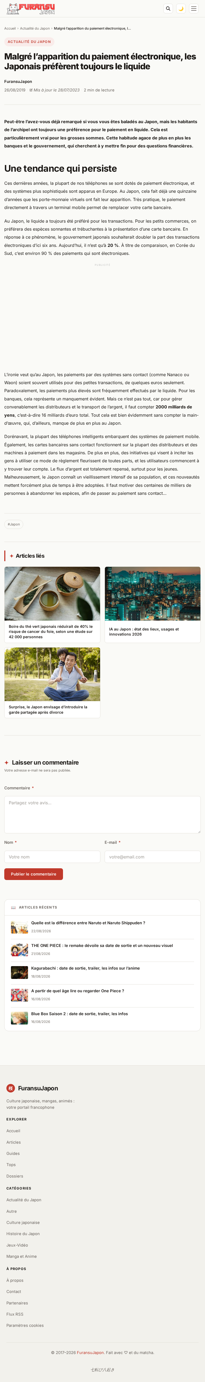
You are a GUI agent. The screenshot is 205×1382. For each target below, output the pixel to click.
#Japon (14, 524)
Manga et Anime (21, 1256)
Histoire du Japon (23, 1233)
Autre (11, 1211)
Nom (10, 842)
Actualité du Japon (35, 28)
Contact (13, 1291)
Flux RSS (14, 1314)
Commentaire (19, 788)
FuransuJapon (90, 1352)
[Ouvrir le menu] (194, 8)
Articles (13, 1142)
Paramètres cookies (25, 1325)
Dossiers (14, 1176)
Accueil (10, 28)
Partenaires (17, 1303)
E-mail (113, 842)
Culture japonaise (23, 1222)
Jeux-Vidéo (17, 1245)
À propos (14, 1280)
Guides (13, 1153)
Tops (11, 1164)
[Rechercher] (168, 8)
